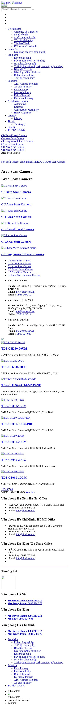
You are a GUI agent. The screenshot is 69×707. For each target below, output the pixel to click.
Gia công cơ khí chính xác (27, 72)
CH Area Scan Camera (13, 149)
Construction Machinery (26, 109)
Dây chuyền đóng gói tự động (29, 60)
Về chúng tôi (14, 28)
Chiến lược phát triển (24, 37)
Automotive (20, 104)
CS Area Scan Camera (12, 144)
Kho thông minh (22, 57)
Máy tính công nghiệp (25, 63)
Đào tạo (18, 118)
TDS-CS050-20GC (13, 459)
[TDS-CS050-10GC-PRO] (15, 417)
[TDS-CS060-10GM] (12, 471)
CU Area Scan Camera (13, 147)
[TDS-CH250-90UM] (13, 342)
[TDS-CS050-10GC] (12, 400)
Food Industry (21, 89)
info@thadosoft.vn (25, 291)
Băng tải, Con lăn (23, 69)
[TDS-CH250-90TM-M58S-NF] (18, 379)
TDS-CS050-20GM (14, 442)
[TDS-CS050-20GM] (12, 435)
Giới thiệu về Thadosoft (26, 31)
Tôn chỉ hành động (23, 40)
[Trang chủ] (6, 2)
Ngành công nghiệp (18, 101)
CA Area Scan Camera (12, 138)
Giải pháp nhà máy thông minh (30, 52)
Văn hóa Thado (22, 43)
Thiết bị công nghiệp (24, 78)
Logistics (18, 106)
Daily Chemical (22, 95)
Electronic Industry (23, 98)
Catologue (13, 49)
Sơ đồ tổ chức (21, 34)
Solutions (12, 80)
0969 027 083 (24, 333)
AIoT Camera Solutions (26, 83)
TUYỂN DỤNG (16, 130)
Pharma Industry (22, 92)
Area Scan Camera (55, 161)
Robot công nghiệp (24, 75)
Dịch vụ (12, 115)
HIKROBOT (39, 161)
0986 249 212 (24, 294)
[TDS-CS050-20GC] (12, 453)
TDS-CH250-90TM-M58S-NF (21, 385)
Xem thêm (30, 492)
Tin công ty (20, 124)
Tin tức (11, 121)
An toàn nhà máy (23, 86)
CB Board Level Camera (14, 135)
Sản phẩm (13, 54)
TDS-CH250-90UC (13, 367)
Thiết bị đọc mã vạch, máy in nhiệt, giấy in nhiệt (38, 66)
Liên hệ (11, 127)
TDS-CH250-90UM (14, 348)
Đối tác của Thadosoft (25, 46)
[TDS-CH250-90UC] (12, 360)
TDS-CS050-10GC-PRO (17, 424)
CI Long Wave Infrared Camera (17, 141)
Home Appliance (22, 112)
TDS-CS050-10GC (13, 406)
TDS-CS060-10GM (14, 477)
